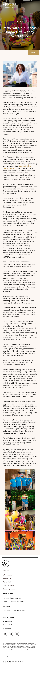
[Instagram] (17, 634)
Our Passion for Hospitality (14, 610)
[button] (35, 4)
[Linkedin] (5, 634)
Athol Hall (7, 582)
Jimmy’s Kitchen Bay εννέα (14, 602)
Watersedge (8, 575)
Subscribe (7, 629)
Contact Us (8, 625)
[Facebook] (11, 634)
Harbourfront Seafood (12, 598)
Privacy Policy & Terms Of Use (13, 656)
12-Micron (7, 578)
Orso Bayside (8, 585)
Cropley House (9, 589)
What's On (7, 621)
